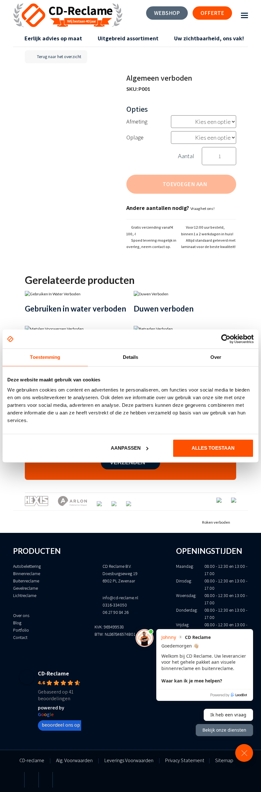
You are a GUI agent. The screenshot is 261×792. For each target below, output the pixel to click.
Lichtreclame (24, 595)
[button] (244, 15)
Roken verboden (216, 522)
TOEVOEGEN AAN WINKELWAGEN (184, 187)
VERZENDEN (128, 462)
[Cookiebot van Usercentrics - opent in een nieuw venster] (226, 339)
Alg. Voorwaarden (74, 760)
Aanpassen (126, 448)
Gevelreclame (25, 588)
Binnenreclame (26, 573)
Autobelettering (27, 566)
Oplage (135, 137)
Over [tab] (215, 357)
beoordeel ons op (61, 725)
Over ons (21, 615)
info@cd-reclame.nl (120, 598)
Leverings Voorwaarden (128, 760)
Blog (17, 623)
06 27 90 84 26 (115, 612)
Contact (20, 637)
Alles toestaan (213, 448)
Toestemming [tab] (45, 357)
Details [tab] (130, 357)
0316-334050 (114, 605)
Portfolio (21, 630)
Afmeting (136, 121)
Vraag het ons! (202, 208)
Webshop (167, 13)
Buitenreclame (26, 581)
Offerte (212, 13)
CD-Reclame (53, 673)
